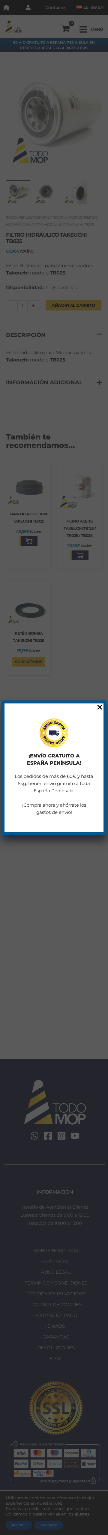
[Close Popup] (99, 707)
